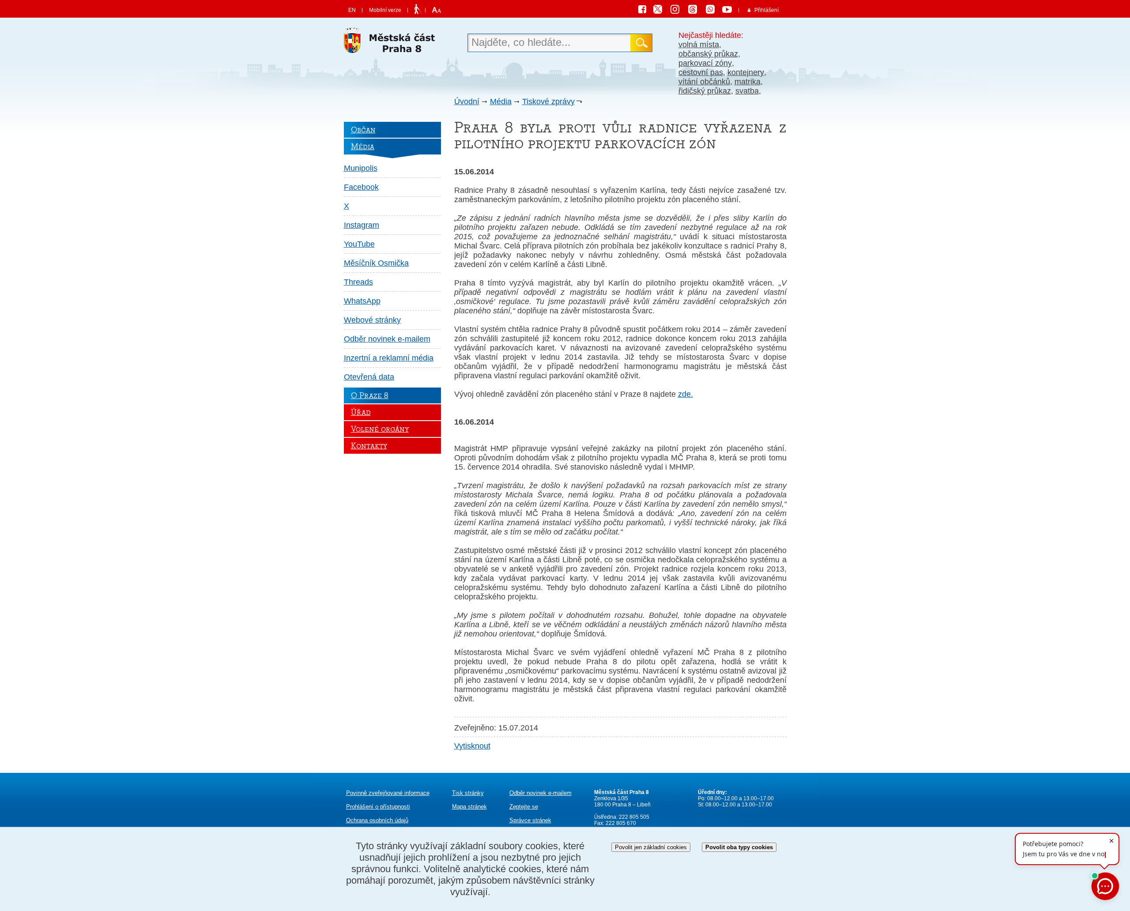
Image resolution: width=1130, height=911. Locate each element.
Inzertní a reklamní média (388, 358)
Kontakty (369, 445)
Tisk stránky (468, 793)
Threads (358, 282)
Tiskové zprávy (548, 101)
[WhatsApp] (713, 11)
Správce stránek (530, 820)
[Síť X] (661, 11)
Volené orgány (380, 429)
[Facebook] (644, 11)
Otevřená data (369, 377)
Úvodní (466, 101)
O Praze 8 (369, 395)
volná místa (698, 44)
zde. (685, 394)
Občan (363, 129)
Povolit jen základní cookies (651, 847)
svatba (747, 91)
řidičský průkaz (704, 91)
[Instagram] (678, 11)
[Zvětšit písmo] (435, 10)
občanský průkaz (708, 53)
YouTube (359, 244)
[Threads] (695, 11)
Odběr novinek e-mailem (387, 339)
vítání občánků (704, 81)
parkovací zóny (705, 63)
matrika (747, 81)
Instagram (361, 225)
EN (352, 10)
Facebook (361, 187)
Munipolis (360, 168)
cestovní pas (700, 72)
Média (501, 101)
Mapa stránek (469, 806)
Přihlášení (766, 10)
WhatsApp (362, 301)
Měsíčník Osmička (376, 263)
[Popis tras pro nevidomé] (418, 9)
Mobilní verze (385, 10)
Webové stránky (372, 320)
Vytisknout (472, 746)
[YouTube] (728, 11)
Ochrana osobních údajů (377, 820)
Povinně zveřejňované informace (387, 793)
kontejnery (745, 72)
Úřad (361, 412)
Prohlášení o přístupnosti (378, 806)
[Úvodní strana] (392, 43)
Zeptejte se (523, 806)
